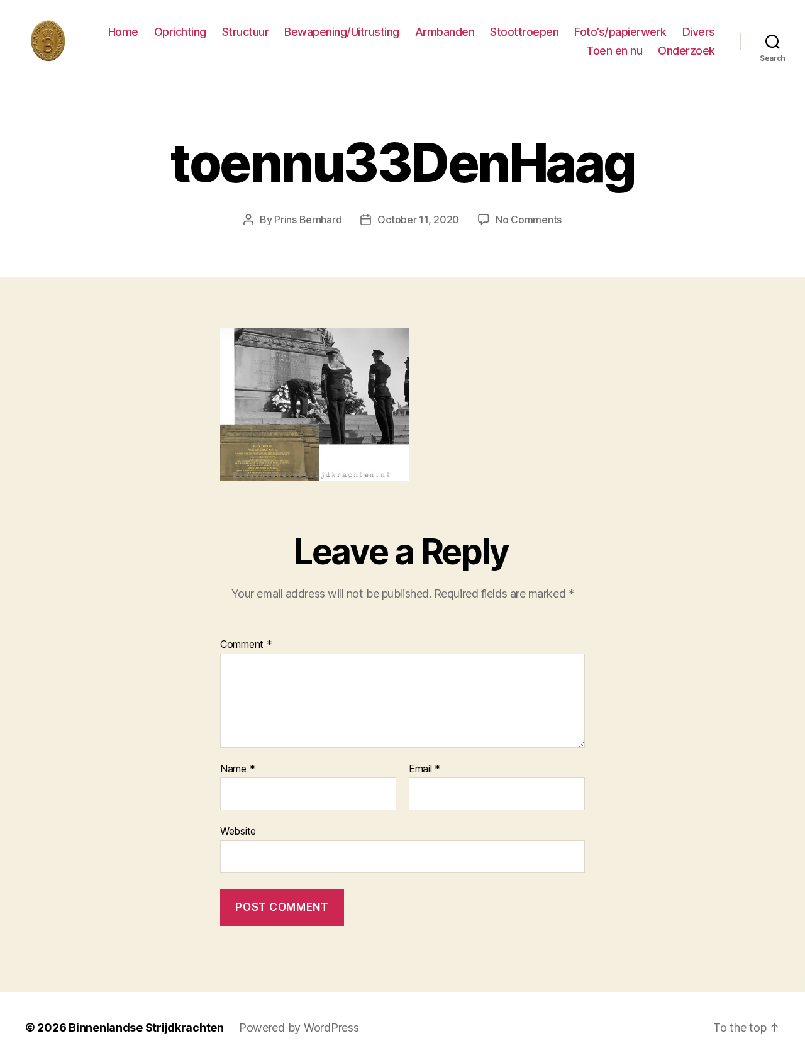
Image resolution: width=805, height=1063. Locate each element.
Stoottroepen (524, 31)
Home (123, 31)
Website (238, 831)
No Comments (529, 219)
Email (424, 769)
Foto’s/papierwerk (620, 31)
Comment (246, 644)
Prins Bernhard (307, 219)
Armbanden (445, 31)
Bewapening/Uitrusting (341, 31)
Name (237, 769)
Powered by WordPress (299, 1027)
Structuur (245, 31)
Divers (698, 31)
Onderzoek (686, 50)
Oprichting (180, 31)
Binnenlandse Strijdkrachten (146, 1027)
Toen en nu (614, 50)
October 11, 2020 (418, 219)
